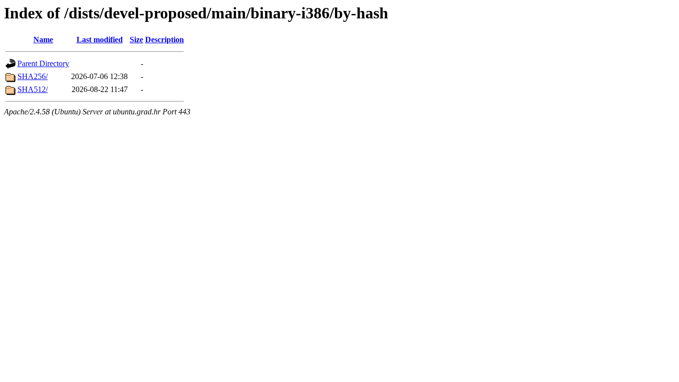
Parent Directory (43, 63)
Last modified (100, 39)
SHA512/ (32, 89)
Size (136, 39)
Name (43, 39)
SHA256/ (32, 76)
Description (164, 39)
